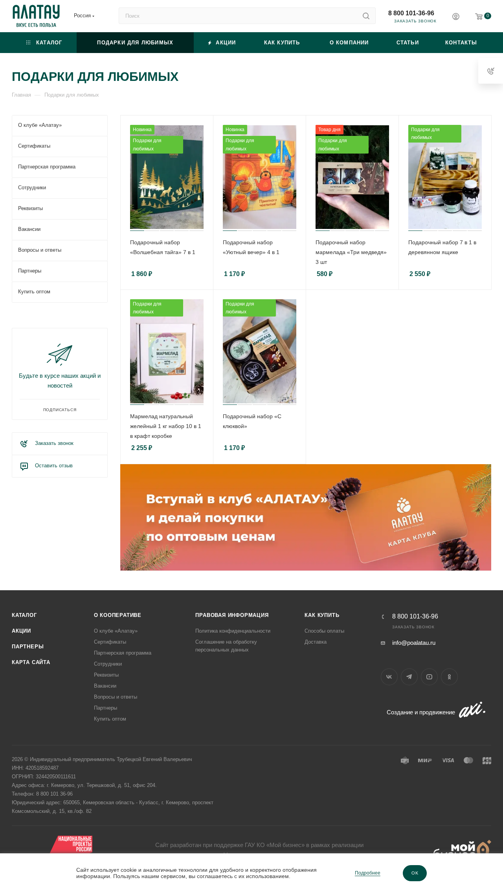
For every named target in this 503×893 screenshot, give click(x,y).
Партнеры (28, 647)
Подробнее (367, 873)
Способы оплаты (324, 631)
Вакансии (105, 686)
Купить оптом (110, 719)
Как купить (322, 615)
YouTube (429, 676)
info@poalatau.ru (413, 642)
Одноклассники (449, 676)
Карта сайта (31, 662)
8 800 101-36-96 (411, 13)
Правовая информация (231, 615)
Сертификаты (110, 642)
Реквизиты (106, 675)
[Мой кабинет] (455, 17)
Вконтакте (389, 676)
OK (415, 873)
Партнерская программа (122, 653)
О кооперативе (117, 615)
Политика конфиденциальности (232, 631)
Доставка (316, 642)
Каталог (24, 615)
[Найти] (366, 15)
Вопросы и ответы (115, 697)
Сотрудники (108, 664)
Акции (21, 631)
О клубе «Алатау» (116, 631)
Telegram (409, 676)
